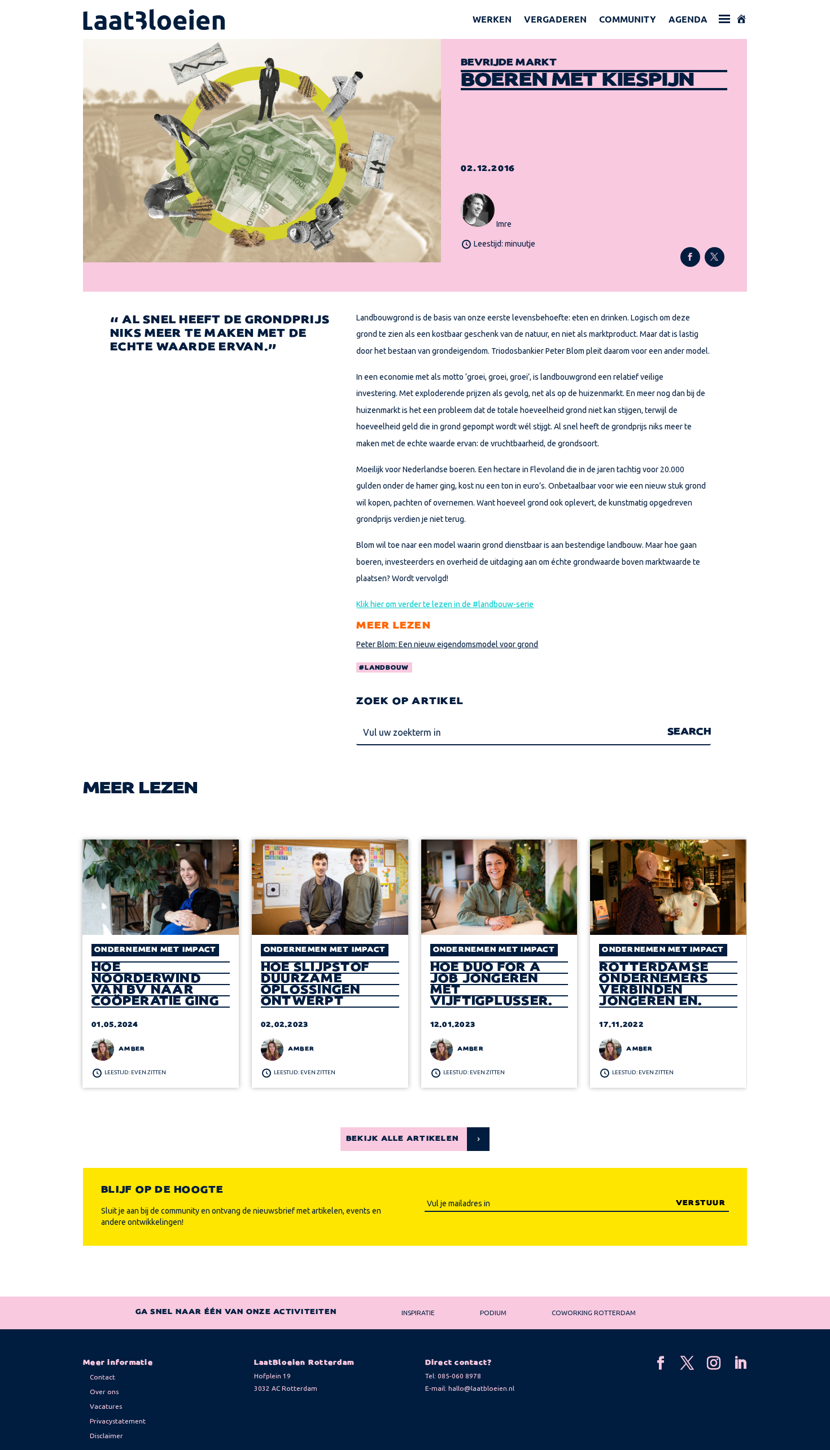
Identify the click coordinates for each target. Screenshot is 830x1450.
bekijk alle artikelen (402, 1139)
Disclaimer (106, 1435)
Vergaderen (555, 19)
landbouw (387, 668)
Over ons (104, 1391)
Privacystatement (118, 1421)
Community (627, 19)
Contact (102, 1377)
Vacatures (106, 1406)
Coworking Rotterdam (594, 1312)
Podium (493, 1312)
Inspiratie (418, 1312)
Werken (492, 19)
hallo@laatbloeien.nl (481, 1388)
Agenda (688, 19)
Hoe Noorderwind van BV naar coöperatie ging (155, 984)
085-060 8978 (459, 1375)
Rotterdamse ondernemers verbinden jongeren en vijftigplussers (662, 985)
